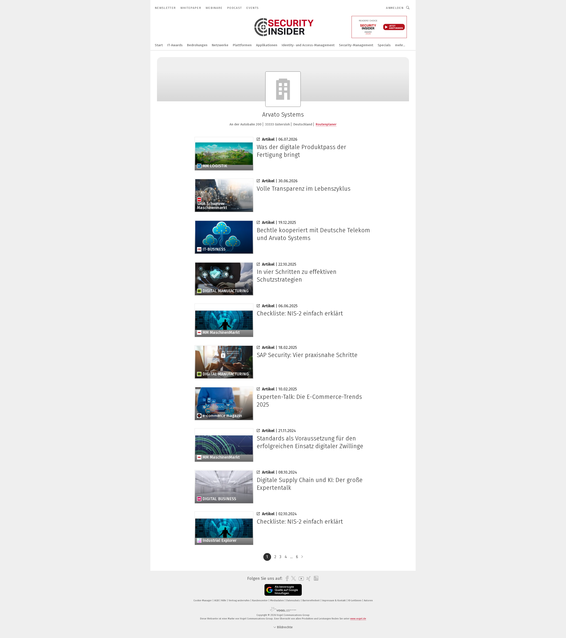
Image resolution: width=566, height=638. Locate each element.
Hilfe (224, 600)
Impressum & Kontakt (334, 600)
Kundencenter (260, 600)
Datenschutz (293, 600)
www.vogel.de (358, 618)
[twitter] (292, 578)
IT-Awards (175, 45)
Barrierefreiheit (311, 600)
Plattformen (242, 45)
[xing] (307, 578)
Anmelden (394, 8)
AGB (216, 600)
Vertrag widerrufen (239, 600)
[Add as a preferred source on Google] (283, 590)
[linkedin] (315, 578)
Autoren (368, 600)
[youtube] (300, 578)
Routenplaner (326, 124)
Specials (384, 45)
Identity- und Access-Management (308, 45)
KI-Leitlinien (355, 600)
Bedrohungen (197, 45)
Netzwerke (220, 45)
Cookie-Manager (202, 600)
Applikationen (266, 45)
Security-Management (356, 45)
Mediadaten (277, 600)
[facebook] (286, 578)
